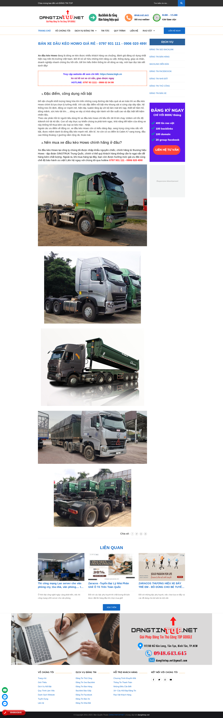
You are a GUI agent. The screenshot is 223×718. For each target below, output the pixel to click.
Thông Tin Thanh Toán (122, 682)
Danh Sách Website (46, 695)
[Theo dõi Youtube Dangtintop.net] (171, 679)
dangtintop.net (143, 715)
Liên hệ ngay (174, 31)
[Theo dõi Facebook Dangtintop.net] (153, 679)
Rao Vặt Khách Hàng (122, 695)
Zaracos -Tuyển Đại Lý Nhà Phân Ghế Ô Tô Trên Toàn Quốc (108, 585)
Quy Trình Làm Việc (46, 690)
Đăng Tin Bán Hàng (84, 686)
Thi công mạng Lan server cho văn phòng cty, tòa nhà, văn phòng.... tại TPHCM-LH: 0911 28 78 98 (60, 585)
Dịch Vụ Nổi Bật (44, 686)
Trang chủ (42, 678)
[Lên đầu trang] (216, 711)
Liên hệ (41, 703)
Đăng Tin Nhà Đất (83, 703)
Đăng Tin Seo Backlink (85, 682)
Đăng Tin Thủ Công (84, 678)
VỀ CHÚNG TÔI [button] (46, 672)
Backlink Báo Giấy (83, 690)
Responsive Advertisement (167, 181)
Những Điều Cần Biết (122, 686)
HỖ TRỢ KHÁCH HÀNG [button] (125, 672)
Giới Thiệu (42, 682)
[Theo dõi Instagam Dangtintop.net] (165, 679)
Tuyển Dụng (43, 699)
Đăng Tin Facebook (84, 695)
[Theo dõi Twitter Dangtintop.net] (159, 679)
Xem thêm (111, 607)
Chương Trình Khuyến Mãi (124, 678)
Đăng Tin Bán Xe (83, 699)
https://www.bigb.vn (111, 74)
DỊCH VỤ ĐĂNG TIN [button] (86, 672)
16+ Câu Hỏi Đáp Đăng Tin (124, 690)
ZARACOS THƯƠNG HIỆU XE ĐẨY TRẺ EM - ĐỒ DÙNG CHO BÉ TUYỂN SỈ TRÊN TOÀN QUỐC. (161, 585)
